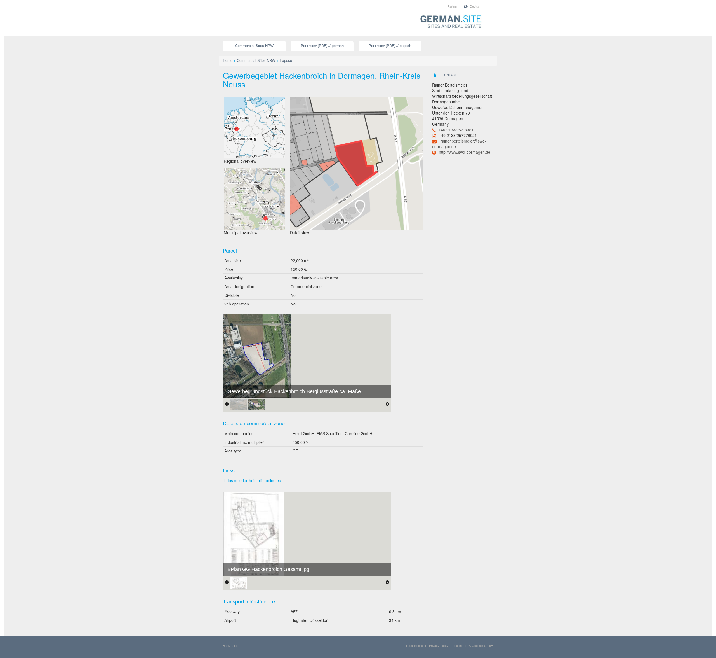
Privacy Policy (438, 645)
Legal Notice (414, 645)
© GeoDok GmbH (481, 645)
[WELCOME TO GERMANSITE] (451, 22)
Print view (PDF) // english (390, 45)
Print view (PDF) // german (322, 45)
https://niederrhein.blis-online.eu (252, 480)
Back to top (230, 645)
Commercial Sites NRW (254, 45)
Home (227, 60)
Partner (452, 6)
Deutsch (475, 6)
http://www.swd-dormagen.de (464, 152)
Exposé (286, 60)
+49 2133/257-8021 (456, 129)
